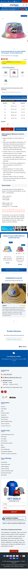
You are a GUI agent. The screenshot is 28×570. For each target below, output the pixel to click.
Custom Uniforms (5, 468)
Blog (2, 445)
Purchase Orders (5, 413)
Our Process (4, 440)
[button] (23, 5)
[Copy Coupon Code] (26, 9)
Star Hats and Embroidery (13, 561)
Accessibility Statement (6, 451)
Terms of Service (5, 423)
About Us (3, 406)
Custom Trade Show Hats (7, 470)
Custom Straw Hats (5, 464)
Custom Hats (4, 462)
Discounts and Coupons (7, 443)
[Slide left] (10, 49)
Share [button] (25, 59)
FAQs (2, 411)
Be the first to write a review (14, 339)
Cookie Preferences (6, 425)
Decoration (3, 436)
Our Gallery (4, 438)
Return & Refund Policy (6, 421)
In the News (4, 408)
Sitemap (3, 447)
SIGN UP (14, 512)
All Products (4, 475)
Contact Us (3, 415)
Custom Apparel (5, 466)
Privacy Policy (4, 419)
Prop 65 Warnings (5, 449)
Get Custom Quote (20, 129)
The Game (15, 55)
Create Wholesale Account (7, 434)
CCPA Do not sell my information (9, 453)
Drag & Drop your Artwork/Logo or (14, 97)
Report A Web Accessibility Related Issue (14, 523)
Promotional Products (6, 472)
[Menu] (1, 5)
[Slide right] (16, 49)
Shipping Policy (5, 417)
